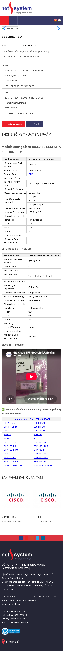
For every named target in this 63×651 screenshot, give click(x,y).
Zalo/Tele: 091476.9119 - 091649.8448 (23, 98)
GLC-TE (7, 430)
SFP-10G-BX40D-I (43, 465)
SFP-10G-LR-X (41, 461)
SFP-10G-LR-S (41, 446)
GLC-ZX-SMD (40, 430)
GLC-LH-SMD (10, 426)
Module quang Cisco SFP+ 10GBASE (32, 419)
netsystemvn (10, 80)
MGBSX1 (8, 438)
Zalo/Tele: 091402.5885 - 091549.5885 (23, 70)
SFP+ (31, 174)
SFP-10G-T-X (40, 450)
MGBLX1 (38, 434)
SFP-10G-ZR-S (41, 453)
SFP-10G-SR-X (11, 461)
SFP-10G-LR (10, 446)
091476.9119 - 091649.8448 (20, 113)
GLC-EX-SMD (40, 423)
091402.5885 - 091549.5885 (19, 86)
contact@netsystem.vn (15, 75)
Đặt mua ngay (15, 124)
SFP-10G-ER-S (41, 457)
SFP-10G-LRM (11, 450)
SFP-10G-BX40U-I (13, 465)
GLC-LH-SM (39, 426)
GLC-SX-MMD (10, 423)
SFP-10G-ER (10, 457)
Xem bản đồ (12, 642)
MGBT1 (7, 434)
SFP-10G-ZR (10, 453)
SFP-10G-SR (10, 442)
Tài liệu (36, 124)
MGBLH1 (38, 438)
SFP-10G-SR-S (41, 442)
